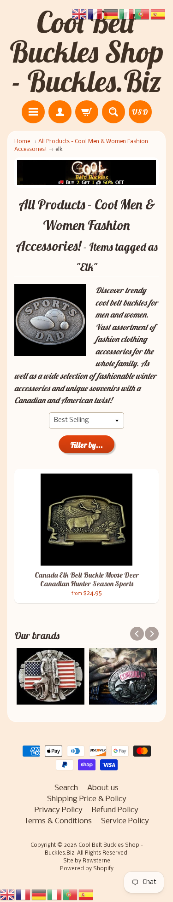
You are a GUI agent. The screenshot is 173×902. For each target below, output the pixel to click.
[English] (8, 894)
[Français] (23, 894)
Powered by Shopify (86, 869)
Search (66, 788)
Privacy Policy (59, 810)
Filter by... (87, 445)
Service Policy (125, 821)
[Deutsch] (39, 894)
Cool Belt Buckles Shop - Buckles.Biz (87, 51)
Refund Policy (115, 810)
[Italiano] (55, 894)
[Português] (70, 894)
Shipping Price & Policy (86, 799)
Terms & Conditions (58, 821)
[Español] (86, 894)
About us (103, 788)
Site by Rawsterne (86, 861)
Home (22, 142)
